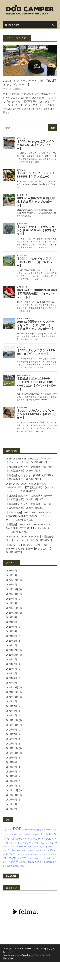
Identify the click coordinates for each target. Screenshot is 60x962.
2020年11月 (12, 692)
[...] (7, 112)
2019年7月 (11, 734)
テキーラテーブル (35, 850)
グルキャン (45, 843)
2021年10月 (12, 654)
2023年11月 (12, 607)
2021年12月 (12, 650)
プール (32, 858)
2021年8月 (11, 659)
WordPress (27, 955)
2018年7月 (11, 766)
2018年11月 (12, 748)
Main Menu (14, 24)
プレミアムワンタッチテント (16, 858)
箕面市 (51, 862)
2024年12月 (12, 589)
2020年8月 (11, 701)
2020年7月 (11, 706)
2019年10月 (12, 724)
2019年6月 (11, 738)
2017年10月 (12, 794)
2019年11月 (12, 720)
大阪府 (25, 862)
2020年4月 (11, 710)
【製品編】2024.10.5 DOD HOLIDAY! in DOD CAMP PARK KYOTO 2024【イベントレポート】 (29, 528)
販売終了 (16, 866)
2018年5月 (11, 776)
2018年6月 (11, 771)
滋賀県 (35, 861)
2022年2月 (11, 640)
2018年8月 (11, 762)
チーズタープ (22, 851)
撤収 (30, 862)
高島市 (23, 866)
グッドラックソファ (32, 843)
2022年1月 (11, 645)
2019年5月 (11, 743)
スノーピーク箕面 (23, 846)
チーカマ (11, 850)
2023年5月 (11, 617)
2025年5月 (11, 584)
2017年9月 (11, 799)
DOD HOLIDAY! (27, 830)
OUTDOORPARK (49, 830)
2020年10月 (12, 696)
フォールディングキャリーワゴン (30, 854)
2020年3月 (11, 715)
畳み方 (46, 862)
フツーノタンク (49, 854)
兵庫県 (14, 861)
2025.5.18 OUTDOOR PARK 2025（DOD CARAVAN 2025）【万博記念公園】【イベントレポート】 (29, 487)
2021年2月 (11, 682)
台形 (20, 862)
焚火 (41, 862)
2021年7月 (11, 664)
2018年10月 (12, 752)
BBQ (4, 830)
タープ (50, 847)
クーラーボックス (17, 843)
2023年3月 (11, 622)
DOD (17, 829)
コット (13, 847)
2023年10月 (12, 612)
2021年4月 (11, 678)
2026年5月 (11, 570)
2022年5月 (11, 631)
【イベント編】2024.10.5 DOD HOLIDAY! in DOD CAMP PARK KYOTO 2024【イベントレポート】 (29, 516)
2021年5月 (11, 673)
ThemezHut (8, 958)
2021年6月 (11, 668)
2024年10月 (12, 593)
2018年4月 (11, 780)
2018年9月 (11, 757)
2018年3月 (11, 785)
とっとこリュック (24, 835)
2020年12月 (12, 687)
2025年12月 (12, 579)
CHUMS (9, 829)
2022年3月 (11, 636)
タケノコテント (40, 846)
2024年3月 (11, 603)
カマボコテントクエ (39, 838)
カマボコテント (16, 838)
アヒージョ (35, 835)
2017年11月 (12, 790)
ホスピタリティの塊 (42, 858)
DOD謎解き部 (37, 829)
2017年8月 (11, 804)
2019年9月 (11, 729)
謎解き (9, 866)
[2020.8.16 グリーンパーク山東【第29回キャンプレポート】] (30, 60)
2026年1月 (11, 575)
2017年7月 (11, 808)
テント (46, 850)
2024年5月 (11, 598)
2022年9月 (11, 626)
